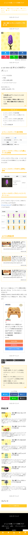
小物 (15, 137)
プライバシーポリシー (20, 526)
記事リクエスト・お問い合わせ (7, 527)
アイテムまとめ (10, 360)
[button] (25, 283)
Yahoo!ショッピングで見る (14, 348)
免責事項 (14, 530)
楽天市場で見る (14, 345)
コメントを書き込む (14, 505)
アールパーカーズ (6, 205)
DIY (3, 360)
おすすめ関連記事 (8, 124)
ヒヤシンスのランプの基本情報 (11, 113)
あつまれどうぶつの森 (19, 360)
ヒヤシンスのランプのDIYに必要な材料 (13, 118)
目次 (12, 109)
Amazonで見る (14, 341)
